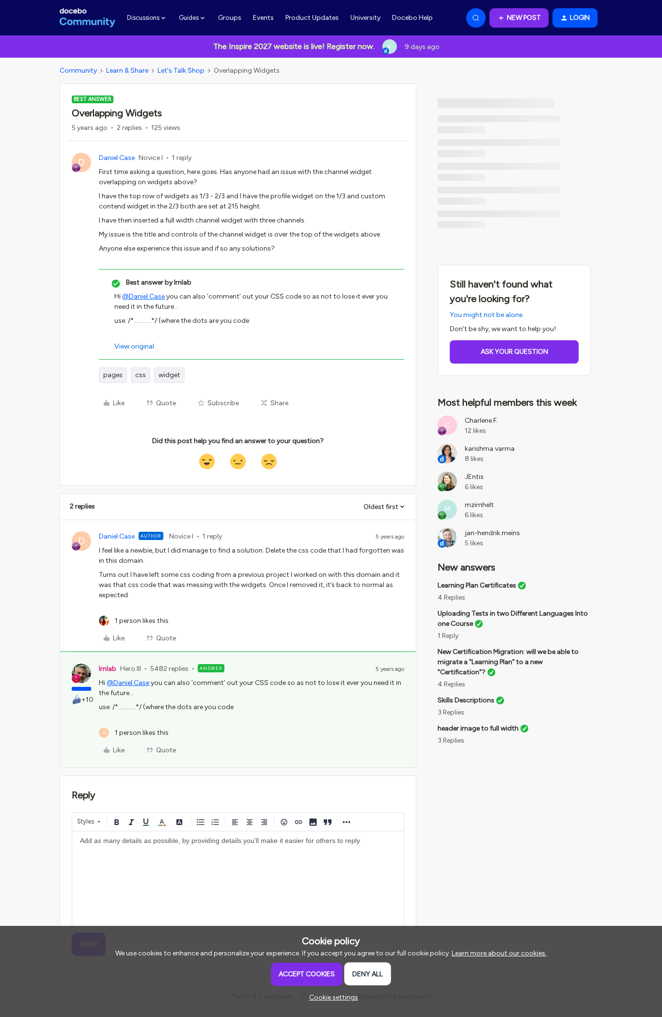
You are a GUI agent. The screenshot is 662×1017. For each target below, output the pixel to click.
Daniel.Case (117, 158)
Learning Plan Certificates (477, 585)
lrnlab (107, 669)
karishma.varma (490, 449)
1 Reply (448, 636)
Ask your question (514, 352)
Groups (229, 18)
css (140, 375)
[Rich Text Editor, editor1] (238, 879)
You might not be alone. (487, 315)
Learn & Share (127, 70)
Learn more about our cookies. (499, 953)
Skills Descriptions (466, 700)
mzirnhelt (479, 505)
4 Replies (451, 597)
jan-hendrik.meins (492, 533)
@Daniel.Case (143, 296)
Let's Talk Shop (181, 70)
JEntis (474, 477)
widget (169, 375)
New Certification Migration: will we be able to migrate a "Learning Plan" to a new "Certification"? (508, 662)
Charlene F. (481, 420)
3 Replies (451, 712)
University (365, 18)
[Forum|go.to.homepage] (87, 18)
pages (113, 375)
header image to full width (478, 728)
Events (263, 18)
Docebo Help (412, 18)
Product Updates (312, 18)
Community (78, 70)
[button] (519, 18)
